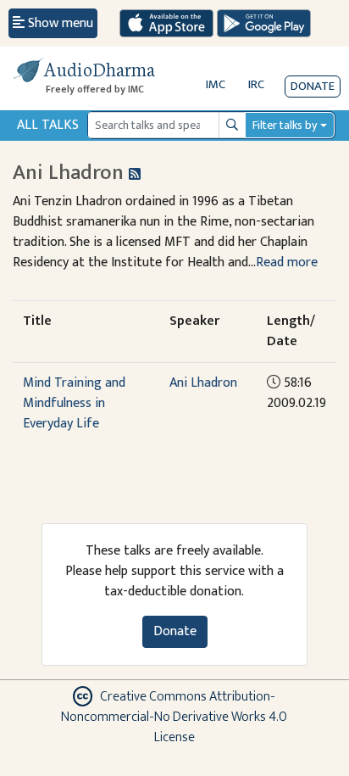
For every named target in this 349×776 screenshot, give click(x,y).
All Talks (48, 125)
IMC (215, 84)
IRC (256, 84)
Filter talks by (284, 125)
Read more (287, 262)
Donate (313, 86)
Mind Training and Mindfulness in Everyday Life (74, 403)
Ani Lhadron (203, 382)
